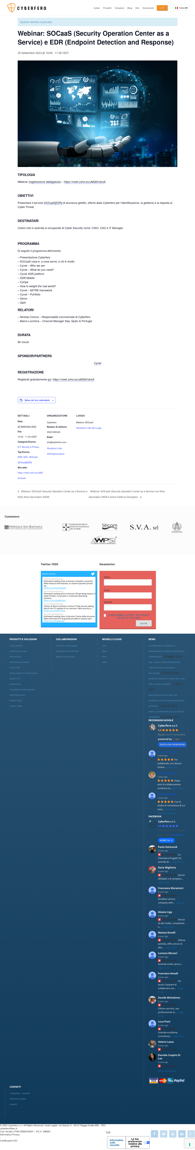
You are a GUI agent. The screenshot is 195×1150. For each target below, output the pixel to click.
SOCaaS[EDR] (53, 203)
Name (107, 577)
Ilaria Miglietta (167, 867)
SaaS (104, 651)
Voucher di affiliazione (67, 646)
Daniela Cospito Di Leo (169, 1056)
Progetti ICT (15, 679)
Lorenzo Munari (167, 953)
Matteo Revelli (167, 932)
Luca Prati (164, 1021)
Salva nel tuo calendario (37, 400)
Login (162, 7)
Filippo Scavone (166, 773)
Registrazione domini (19, 662)
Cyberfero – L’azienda (20, 1094)
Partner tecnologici (65, 657)
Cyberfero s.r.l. (168, 725)
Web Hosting (15, 657)
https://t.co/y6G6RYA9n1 (55, 600)
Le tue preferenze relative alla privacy (135, 1142)
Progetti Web (15, 701)
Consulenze (15, 684)
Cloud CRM (14, 668)
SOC (25, 456)
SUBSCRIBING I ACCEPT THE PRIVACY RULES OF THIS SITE (129, 616)
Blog (129, 8)
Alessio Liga (165, 912)
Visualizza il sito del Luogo (88, 427)
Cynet (97, 363)
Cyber (97, 8)
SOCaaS (33, 456)
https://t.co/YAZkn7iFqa (54, 611)
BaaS (104, 662)
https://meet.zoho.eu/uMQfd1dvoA (85, 182)
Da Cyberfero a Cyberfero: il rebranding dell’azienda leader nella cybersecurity (166, 651)
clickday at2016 (166, 794)
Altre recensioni (167, 813)
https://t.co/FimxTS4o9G (55, 588)
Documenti (148, 8)
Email (106, 590)
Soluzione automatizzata (67, 651)
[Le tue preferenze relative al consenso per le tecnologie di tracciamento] (190, 1145)
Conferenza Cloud (18, 651)
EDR (20, 456)
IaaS (104, 646)
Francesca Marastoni (170, 888)
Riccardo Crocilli (167, 752)
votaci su (165, 840)
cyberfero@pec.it (8, 1128)
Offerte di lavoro (18, 1099)
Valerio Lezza (166, 1042)
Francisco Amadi (168, 973)
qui (49, 379)
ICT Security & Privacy (28, 446)
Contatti (13, 1105)
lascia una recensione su (174, 744)
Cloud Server (15, 646)
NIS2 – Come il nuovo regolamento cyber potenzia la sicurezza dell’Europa (164, 667)
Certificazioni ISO (8, 1140)
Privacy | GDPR (15, 706)
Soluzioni (119, 8)
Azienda (108, 602)
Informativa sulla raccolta (116, 1142)
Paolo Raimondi (167, 847)
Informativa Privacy (10, 1134)
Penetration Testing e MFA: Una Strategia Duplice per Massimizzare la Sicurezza (166, 700)
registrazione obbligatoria (44, 182)
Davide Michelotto (169, 997)
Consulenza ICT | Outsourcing (23, 673)
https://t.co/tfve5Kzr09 (54, 621)
